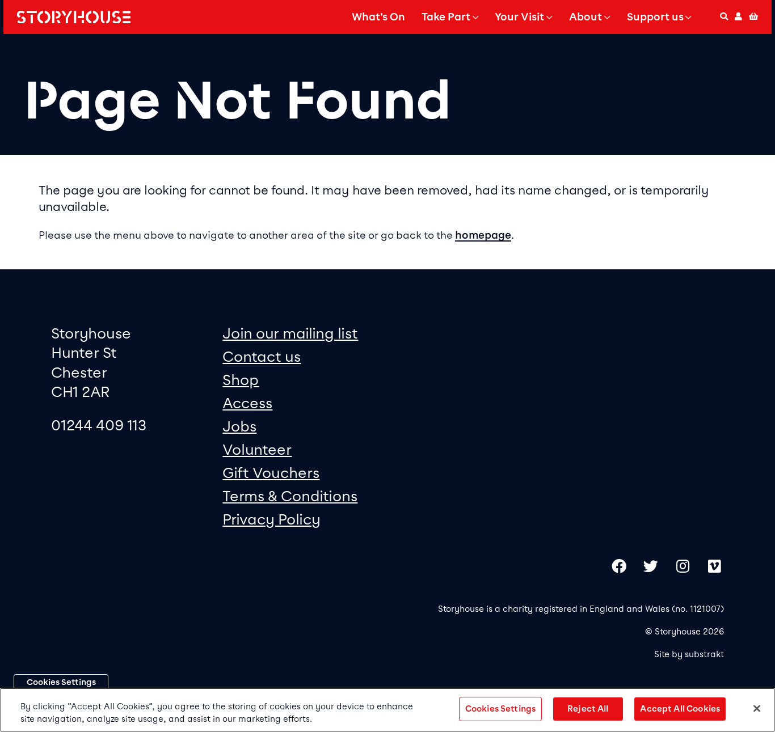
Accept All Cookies (680, 709)
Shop (240, 379)
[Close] (756, 708)
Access (247, 403)
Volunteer (257, 449)
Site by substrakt (689, 654)
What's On (378, 17)
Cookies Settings (61, 682)
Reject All (587, 709)
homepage (483, 235)
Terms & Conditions (289, 496)
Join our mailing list (290, 333)
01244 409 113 (98, 425)
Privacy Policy (271, 519)
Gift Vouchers (270, 472)
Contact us (261, 356)
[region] (387, 710)
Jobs (239, 426)
